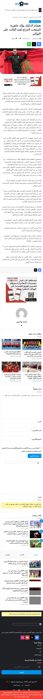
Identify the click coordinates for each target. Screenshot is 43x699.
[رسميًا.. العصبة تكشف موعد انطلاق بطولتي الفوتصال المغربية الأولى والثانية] (31, 367)
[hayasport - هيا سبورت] (21, 3)
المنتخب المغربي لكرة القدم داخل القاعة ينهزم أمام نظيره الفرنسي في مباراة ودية (32, 354)
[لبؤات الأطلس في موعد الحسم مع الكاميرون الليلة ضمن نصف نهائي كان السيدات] (35, 600)
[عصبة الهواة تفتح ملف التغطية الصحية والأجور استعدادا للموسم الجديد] (35, 544)
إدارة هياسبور (35, 38)
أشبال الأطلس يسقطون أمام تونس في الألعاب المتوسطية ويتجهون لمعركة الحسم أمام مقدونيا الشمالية (15, 524)
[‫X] (35, 270)
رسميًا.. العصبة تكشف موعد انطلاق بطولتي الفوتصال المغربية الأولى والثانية (33, 376)
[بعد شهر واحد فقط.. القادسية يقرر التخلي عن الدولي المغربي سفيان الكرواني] (35, 534)
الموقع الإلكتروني (36, 439)
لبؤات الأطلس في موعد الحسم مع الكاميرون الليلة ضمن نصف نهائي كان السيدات (16, 600)
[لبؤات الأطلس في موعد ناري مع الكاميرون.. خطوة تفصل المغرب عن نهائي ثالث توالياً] (35, 573)
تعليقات (7, 555)
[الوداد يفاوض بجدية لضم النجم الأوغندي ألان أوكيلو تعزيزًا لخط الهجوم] (35, 591)
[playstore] (21, 81)
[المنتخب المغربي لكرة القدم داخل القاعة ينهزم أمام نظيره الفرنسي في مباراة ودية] (31, 344)
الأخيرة (22, 555)
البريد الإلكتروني (36, 430)
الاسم (39, 421)
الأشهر (36, 555)
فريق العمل (37, 655)
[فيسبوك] (39, 270)
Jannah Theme (8, 692)
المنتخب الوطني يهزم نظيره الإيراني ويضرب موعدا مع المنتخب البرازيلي (12, 376)
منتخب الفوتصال (17, 17)
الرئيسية (37, 17)
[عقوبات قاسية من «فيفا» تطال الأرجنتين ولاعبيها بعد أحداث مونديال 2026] (35, 564)
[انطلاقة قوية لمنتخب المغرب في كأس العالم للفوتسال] (11, 344)
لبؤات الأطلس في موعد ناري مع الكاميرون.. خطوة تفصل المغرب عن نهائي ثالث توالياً (15, 573)
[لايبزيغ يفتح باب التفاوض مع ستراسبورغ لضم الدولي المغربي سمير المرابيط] (35, 583)
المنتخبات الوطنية (28, 17)
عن (40, 651)
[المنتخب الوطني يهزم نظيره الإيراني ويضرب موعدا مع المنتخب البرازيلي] (11, 367)
